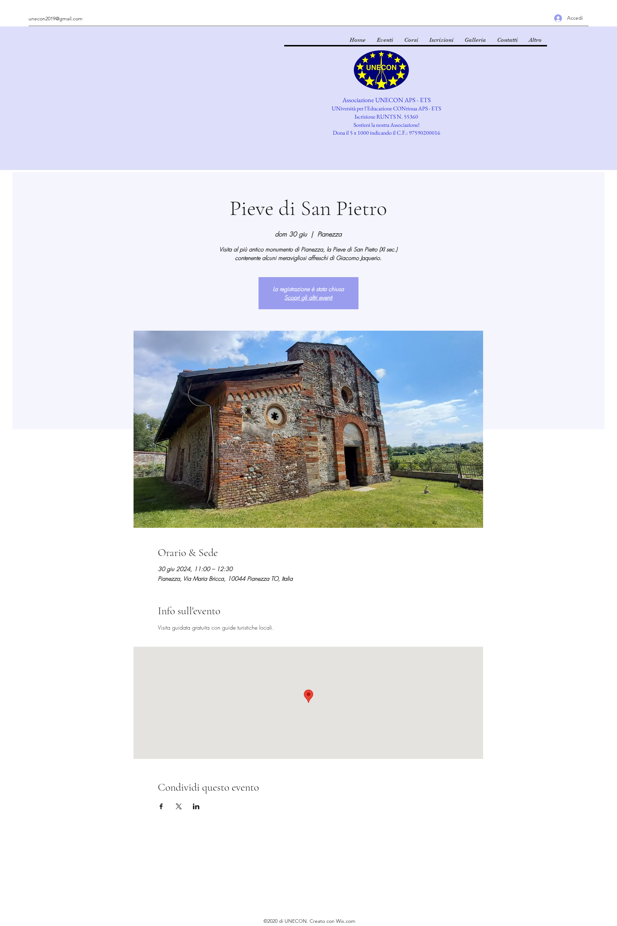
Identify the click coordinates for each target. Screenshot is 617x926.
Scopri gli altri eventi (308, 297)
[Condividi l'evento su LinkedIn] (196, 806)
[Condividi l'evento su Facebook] (161, 806)
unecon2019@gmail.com (55, 18)
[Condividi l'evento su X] (178, 806)
